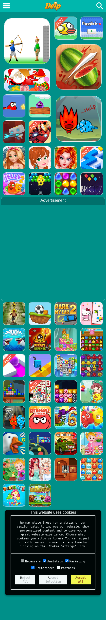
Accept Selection (53, 579)
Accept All (80, 579)
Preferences (44, 568)
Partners (68, 568)
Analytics (55, 561)
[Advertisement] (53, 253)
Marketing (77, 561)
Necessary (33, 561)
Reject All (25, 579)
